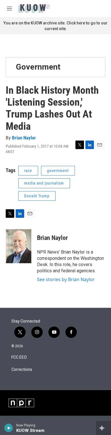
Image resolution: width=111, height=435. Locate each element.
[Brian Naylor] (18, 246)
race (28, 170)
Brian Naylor (24, 138)
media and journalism (44, 183)
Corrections (21, 369)
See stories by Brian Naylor (66, 279)
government (58, 170)
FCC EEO (19, 357)
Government (38, 67)
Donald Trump (37, 196)
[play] (8, 428)
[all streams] (103, 428)
